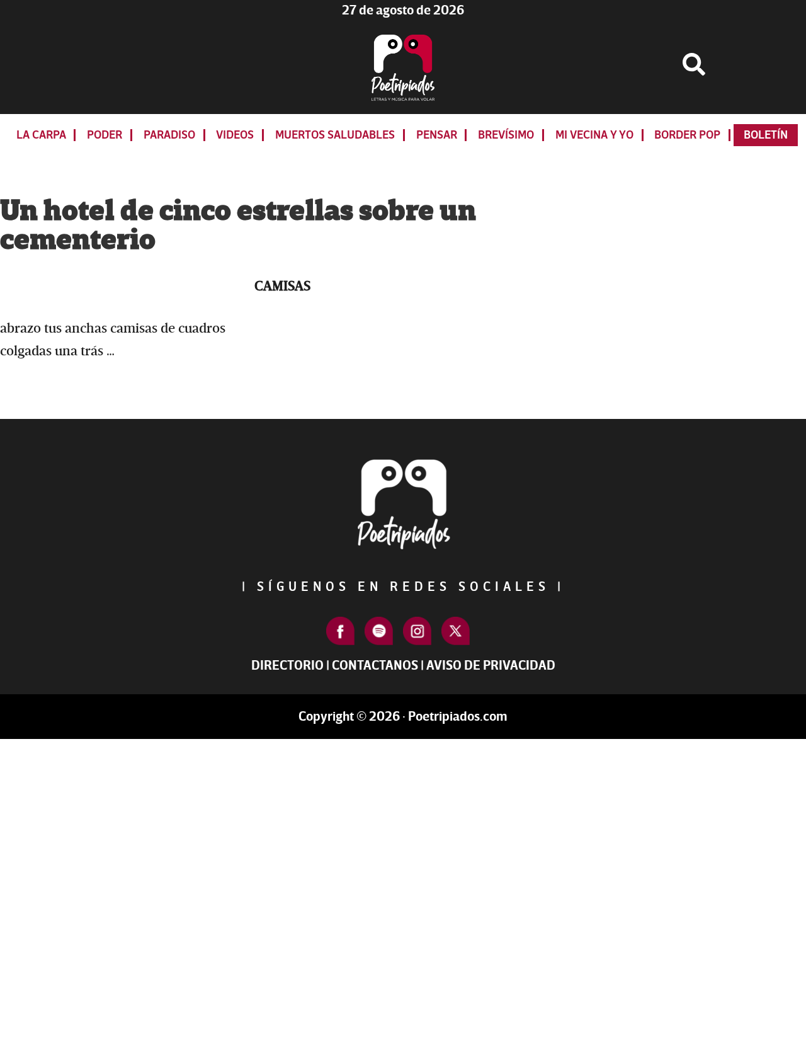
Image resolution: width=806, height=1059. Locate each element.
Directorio (287, 665)
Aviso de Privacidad (490, 665)
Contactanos (375, 665)
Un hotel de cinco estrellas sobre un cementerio (238, 225)
